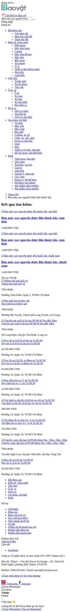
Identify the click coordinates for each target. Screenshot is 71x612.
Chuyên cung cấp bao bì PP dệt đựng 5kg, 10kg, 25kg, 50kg (33, 443)
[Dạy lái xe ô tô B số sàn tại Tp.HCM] (21, 340)
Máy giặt (19, 126)
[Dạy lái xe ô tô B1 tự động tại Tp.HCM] (23, 360)
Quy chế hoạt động (18, 518)
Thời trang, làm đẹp (25, 158)
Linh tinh (19, 170)
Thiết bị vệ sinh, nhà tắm (27, 149)
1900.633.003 (8, 541)
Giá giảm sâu (21, 33)
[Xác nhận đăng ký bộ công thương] (20, 575)
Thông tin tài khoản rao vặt (22, 527)
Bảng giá (12, 512)
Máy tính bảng (22, 48)
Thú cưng (20, 161)
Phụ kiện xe (21, 105)
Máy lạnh (19, 129)
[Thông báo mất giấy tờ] (14, 280)
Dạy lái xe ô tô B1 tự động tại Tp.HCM (22, 363)
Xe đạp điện (21, 102)
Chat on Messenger (30, 609)
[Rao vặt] (13, 10)
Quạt (17, 144)
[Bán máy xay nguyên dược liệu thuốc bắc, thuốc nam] (30, 255)
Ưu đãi (11, 524)
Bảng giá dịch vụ (17, 515)
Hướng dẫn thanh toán (19, 533)
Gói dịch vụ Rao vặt (15, 15)
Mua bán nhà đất (23, 36)
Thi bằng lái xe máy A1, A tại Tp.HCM (21, 423)
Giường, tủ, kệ (22, 135)
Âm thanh (20, 63)
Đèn (17, 146)
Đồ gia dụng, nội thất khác (28, 152)
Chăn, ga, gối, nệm (24, 138)
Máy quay (20, 60)
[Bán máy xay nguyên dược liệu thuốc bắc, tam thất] (29, 211)
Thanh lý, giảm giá (24, 173)
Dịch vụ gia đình (23, 117)
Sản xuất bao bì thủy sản (14, 303)
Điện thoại (20, 45)
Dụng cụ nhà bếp (24, 141)
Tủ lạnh (19, 123)
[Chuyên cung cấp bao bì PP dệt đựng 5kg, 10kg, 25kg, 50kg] (34, 440)
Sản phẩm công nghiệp (26, 185)
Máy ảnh (19, 57)
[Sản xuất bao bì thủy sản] (15, 300)
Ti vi (17, 66)
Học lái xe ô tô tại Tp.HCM (15, 463)
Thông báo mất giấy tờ (13, 283)
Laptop (18, 51)
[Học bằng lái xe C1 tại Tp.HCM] (19, 380)
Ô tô (17, 93)
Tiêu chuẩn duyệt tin (18, 521)
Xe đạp (18, 99)
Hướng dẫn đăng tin (18, 530)
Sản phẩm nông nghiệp (27, 188)
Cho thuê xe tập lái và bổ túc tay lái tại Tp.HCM (26, 403)
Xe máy (19, 96)
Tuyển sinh (20, 81)
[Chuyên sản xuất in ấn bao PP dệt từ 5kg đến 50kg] (29, 320)
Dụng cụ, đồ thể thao (25, 179)
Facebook (13, 550)
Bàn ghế (19, 132)
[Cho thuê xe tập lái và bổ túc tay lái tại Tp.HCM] (27, 400)
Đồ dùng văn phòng (25, 182)
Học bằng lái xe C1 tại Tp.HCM (18, 383)
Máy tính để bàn (23, 54)
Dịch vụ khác (22, 111)
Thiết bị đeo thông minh (27, 69)
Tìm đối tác (20, 114)
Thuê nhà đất (21, 39)
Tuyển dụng (21, 84)
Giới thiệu (13, 509)
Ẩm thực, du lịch (23, 164)
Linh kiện (20, 75)
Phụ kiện (19, 72)
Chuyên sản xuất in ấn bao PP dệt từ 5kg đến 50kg (27, 323)
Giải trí (18, 167)
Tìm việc (19, 87)
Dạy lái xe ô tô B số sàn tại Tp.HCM (20, 343)
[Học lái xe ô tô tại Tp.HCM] (17, 460)
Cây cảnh (19, 176)
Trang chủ (13, 194)
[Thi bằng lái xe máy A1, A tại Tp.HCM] (23, 420)
